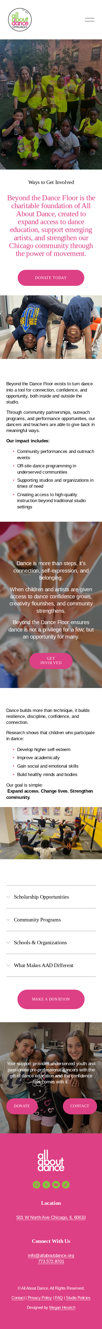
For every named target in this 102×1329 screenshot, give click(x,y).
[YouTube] (56, 1185)
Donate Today (51, 278)
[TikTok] (66, 1185)
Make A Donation (51, 999)
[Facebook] (46, 1185)
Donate (22, 1106)
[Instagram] (36, 1185)
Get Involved (51, 660)
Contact (79, 1106)
